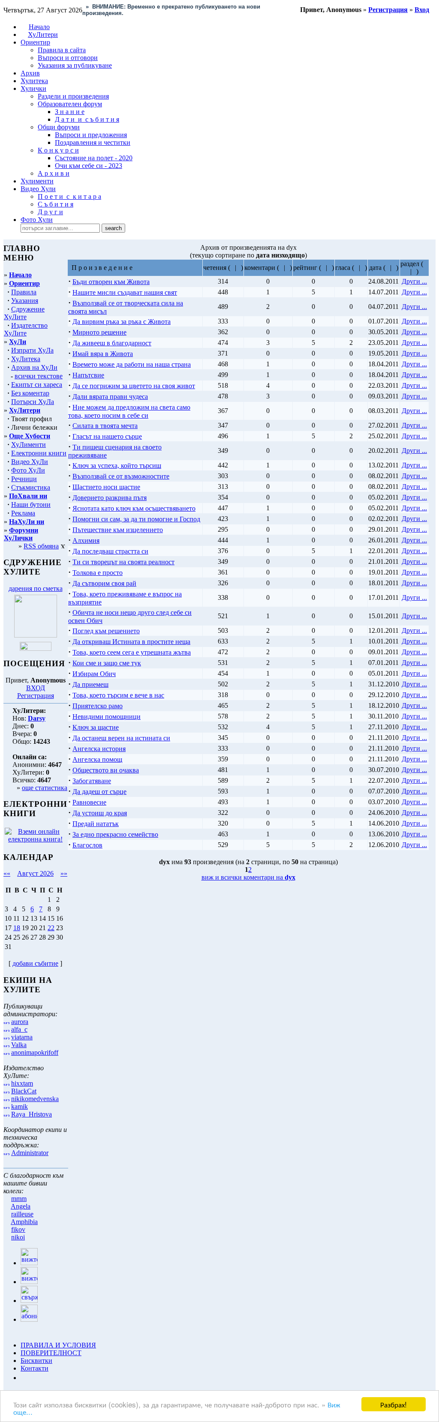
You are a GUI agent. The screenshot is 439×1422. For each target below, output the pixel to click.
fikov (18, 1229)
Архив (30, 73)
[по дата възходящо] (387, 267)
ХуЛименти (28, 444)
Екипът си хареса (36, 384)
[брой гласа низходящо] (362, 267)
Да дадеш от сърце (99, 791)
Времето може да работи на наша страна (131, 364)
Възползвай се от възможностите (120, 476)
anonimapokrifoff (34, 1052)
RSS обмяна (41, 546)
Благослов (87, 845)
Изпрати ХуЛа (32, 350)
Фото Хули (37, 219)
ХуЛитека (25, 358)
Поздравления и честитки (92, 142)
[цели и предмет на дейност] (35, 635)
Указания (24, 300)
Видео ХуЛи (29, 461)
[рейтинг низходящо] (329, 267)
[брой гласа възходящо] (356, 267)
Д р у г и (50, 212)
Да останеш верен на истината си (121, 738)
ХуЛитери (43, 34)
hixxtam (22, 1083)
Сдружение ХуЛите (24, 312)
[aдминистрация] (24, 1377)
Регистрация (35, 695)
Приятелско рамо (97, 706)
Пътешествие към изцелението (117, 529)
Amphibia (24, 1221)
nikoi (18, 1237)
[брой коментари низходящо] (287, 267)
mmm (19, 1198)
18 (16, 927)
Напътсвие (88, 375)
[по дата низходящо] (393, 267)
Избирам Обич (94, 673)
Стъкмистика (30, 487)
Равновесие (89, 802)
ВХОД (35, 688)
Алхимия (85, 540)
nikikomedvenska (35, 1098)
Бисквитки (36, 1360)
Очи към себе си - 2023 (88, 165)
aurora (19, 1021)
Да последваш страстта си (110, 551)
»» (63, 873)
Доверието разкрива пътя (109, 497)
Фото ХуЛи (28, 470)
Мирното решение (99, 332)
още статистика (44, 787)
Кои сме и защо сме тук (106, 663)
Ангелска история (99, 748)
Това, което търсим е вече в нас (118, 695)
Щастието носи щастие (106, 487)
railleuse (22, 1214)
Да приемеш (90, 684)
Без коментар (30, 393)
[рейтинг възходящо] (323, 267)
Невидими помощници (106, 716)
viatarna (22, 1037)
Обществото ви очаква (105, 770)
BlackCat (23, 1091)
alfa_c (19, 1029)
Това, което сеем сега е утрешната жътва (131, 652)
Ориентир (24, 283)
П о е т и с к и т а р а (69, 196)
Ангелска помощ (97, 759)
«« (6, 873)
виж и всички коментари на (248, 877)
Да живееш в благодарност (111, 343)
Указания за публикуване (75, 65)
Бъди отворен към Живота (111, 281)
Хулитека (34, 80)
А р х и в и (53, 173)
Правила (23, 292)
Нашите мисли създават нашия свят (124, 292)
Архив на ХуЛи (34, 367)
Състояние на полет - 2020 (93, 158)
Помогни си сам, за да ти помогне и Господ (136, 519)
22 (51, 927)
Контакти (34, 1368)
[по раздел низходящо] (414, 271)
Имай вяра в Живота (102, 353)
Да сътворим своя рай (104, 583)
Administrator (29, 1152)
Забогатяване (91, 780)
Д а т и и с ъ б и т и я (87, 119)
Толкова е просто (97, 572)
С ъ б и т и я (55, 204)
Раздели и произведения (73, 96)
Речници (24, 478)
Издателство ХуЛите (26, 329)
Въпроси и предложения (91, 134)
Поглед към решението (106, 631)
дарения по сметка (36, 588)
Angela (20, 1206)
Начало (39, 26)
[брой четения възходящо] (232, 267)
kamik (19, 1106)
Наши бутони (31, 504)
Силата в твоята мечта (105, 425)
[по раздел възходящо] (425, 263)
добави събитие (35, 963)
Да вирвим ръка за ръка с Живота (121, 321)
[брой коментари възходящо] (281, 267)
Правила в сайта (62, 50)
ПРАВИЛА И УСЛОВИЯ (58, 1345)
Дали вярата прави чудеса (110, 396)
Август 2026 (35, 873)
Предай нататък (95, 823)
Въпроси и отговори (68, 57)
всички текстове (39, 376)
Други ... (414, 281)
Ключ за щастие (95, 727)
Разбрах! (393, 1404)
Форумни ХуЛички (21, 534)
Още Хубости (29, 436)
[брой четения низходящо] (238, 267)
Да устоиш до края (99, 813)
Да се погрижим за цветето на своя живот (133, 385)
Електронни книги (38, 453)
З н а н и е (69, 111)
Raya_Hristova (31, 1114)
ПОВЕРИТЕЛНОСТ (51, 1352)
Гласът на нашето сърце (107, 436)
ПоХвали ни (28, 496)
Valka (19, 1044)
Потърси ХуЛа (32, 401)
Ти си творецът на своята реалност (123, 562)
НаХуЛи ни (26, 521)
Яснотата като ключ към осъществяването (133, 508)
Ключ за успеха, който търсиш (116, 465)
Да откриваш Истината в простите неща (131, 641)
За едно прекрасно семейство (115, 834)
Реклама (23, 513)
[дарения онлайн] (35, 648)
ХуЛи (17, 341)
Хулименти (37, 181)
